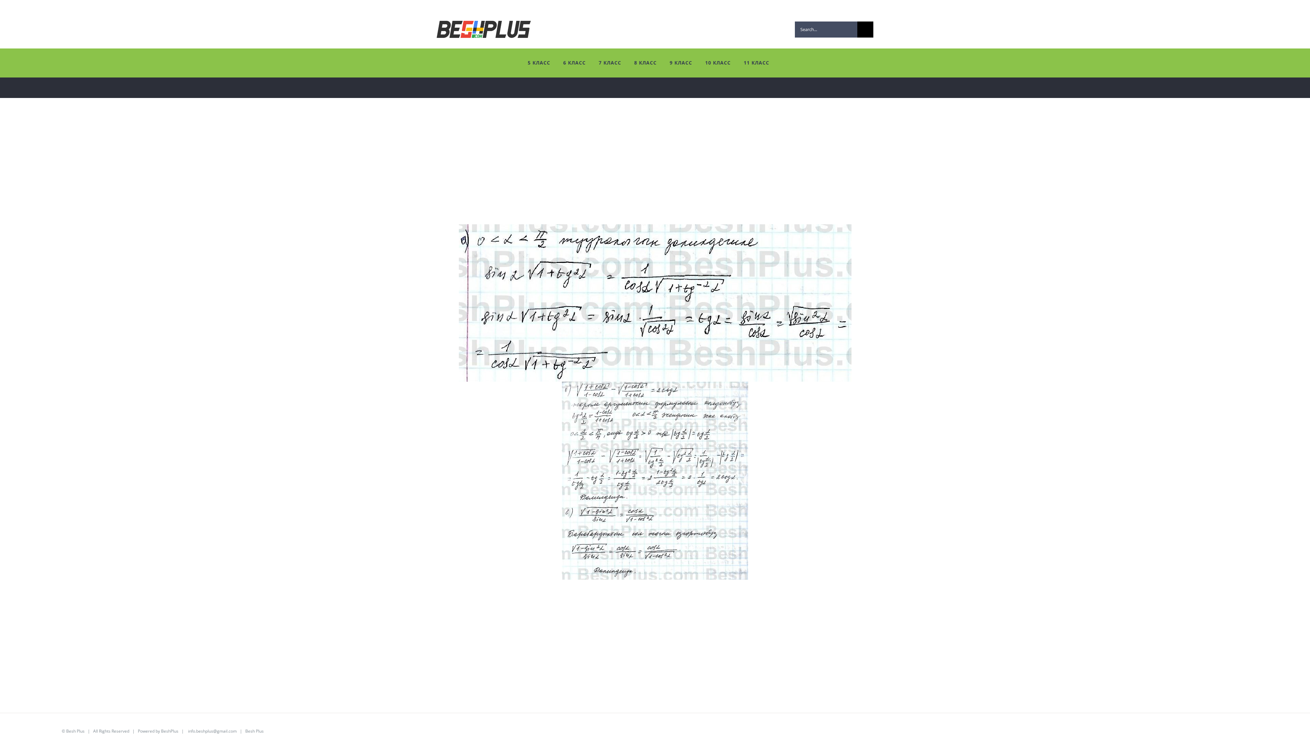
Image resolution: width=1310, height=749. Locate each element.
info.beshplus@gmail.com (212, 731)
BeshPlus (169, 731)
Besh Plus (75, 731)
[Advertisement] (215, 176)
